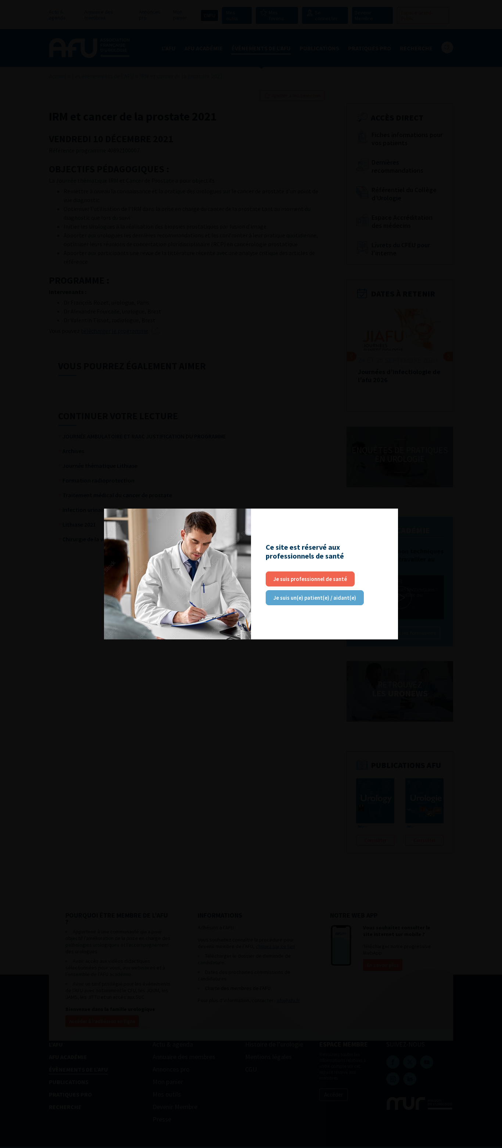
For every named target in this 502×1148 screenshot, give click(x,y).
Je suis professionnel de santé (310, 578)
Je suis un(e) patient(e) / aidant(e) (314, 597)
